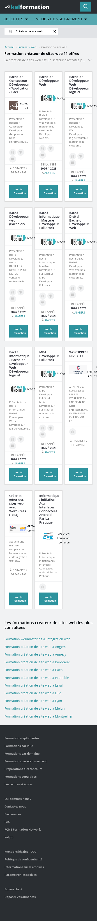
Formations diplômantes (22, 738)
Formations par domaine (22, 753)
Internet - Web (27, 47)
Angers (49, 173)
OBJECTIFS (13, 19)
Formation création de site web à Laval (34, 685)
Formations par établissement (26, 761)
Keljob (9, 837)
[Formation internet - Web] (72, 431)
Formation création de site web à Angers (35, 647)
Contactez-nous (15, 806)
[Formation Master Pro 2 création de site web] (50, 296)
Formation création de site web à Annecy (35, 654)
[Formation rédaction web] (12, 292)
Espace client (13, 889)
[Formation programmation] (12, 152)
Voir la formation (20, 598)
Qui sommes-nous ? (18, 799)
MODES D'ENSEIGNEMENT (59, 19)
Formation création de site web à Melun (35, 708)
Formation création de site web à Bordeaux (37, 662)
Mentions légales (16, 852)
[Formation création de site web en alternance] (12, 159)
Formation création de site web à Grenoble (37, 677)
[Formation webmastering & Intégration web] (42, 148)
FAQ (7, 822)
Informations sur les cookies (24, 867)
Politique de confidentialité (23, 859)
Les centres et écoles (18, 784)
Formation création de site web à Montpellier (39, 716)
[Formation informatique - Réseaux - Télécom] (42, 586)
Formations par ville (19, 746)
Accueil (9, 47)
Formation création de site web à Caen (34, 670)
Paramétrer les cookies (21, 875)
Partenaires (13, 814)
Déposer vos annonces (20, 897)
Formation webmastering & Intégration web (37, 639)
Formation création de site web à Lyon (33, 701)
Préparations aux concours (23, 769)
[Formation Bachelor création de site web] (20, 152)
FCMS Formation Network (23, 829)
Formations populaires (21, 777)
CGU (33, 852)
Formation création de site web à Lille (33, 693)
